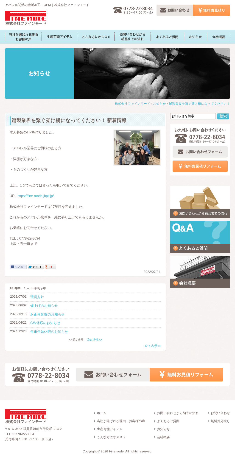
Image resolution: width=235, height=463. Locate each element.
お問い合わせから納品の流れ (178, 413)
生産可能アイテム (60, 37)
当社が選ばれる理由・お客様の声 (121, 421)
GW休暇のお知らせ (45, 323)
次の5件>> (94, 340)
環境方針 (37, 297)
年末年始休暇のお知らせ (49, 331)
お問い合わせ (220, 413)
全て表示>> (153, 346)
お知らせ (195, 37)
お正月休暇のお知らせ (47, 314)
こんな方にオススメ (96, 37)
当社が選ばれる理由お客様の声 (23, 37)
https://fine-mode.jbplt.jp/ (35, 196)
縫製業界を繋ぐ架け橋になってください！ (199, 103)
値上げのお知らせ (44, 306)
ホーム (101, 413)
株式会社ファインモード (25, 18)
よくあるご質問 (167, 37)
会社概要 (218, 37)
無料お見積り (220, 421)
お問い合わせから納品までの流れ (132, 37)
